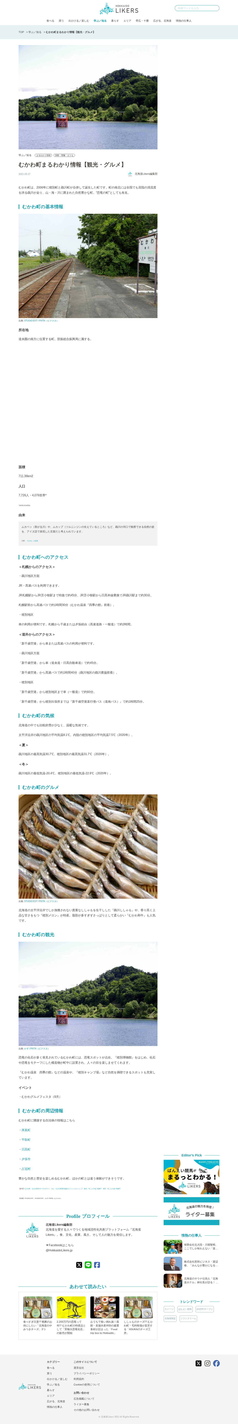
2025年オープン (205, 1309)
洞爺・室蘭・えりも (64, 155)
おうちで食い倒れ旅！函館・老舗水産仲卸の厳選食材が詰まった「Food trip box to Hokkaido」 (104, 1327)
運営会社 (79, 1367)
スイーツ (169, 1309)
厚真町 (26, 1130)
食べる (50, 20)
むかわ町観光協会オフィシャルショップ (69, 1189)
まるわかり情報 (43, 155)
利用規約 (79, 1378)
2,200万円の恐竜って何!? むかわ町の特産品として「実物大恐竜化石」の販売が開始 (71, 1327)
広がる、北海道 (162, 20)
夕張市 (26, 1159)
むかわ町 (27, 1189)
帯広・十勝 (142, 20)
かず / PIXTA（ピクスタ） (37, 1048)
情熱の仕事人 (184, 20)
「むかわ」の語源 (32, 541)
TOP (21, 32)
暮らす (115, 20)
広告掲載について (84, 1398)
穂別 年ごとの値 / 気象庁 (111, 1189)
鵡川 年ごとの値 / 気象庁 (93, 1189)
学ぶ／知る (100, 20)
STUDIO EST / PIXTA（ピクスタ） (41, 320)
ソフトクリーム (188, 1318)
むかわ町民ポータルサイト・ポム (43, 1189)
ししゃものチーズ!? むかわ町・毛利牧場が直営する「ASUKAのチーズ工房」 (138, 1327)
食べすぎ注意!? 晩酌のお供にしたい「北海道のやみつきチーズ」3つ (37, 1325)
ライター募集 (81, 1404)
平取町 (26, 1139)
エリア (127, 20)
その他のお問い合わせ (87, 1409)
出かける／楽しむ (78, 20)
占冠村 (26, 1168)
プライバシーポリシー (87, 1373)
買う (61, 20)
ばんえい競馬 (185, 1309)
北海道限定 (170, 1318)
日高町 (26, 1149)
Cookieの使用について (87, 1384)
